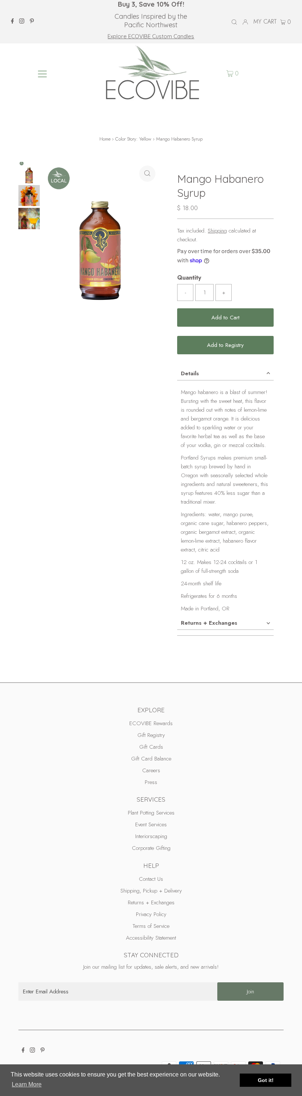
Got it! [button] (266, 1080)
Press (151, 782)
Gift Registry (151, 735)
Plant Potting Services (151, 813)
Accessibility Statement (151, 938)
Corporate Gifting (151, 848)
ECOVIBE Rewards (151, 723)
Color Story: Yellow (133, 138)
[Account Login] (245, 22)
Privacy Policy (151, 914)
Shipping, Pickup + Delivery (151, 891)
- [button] (185, 292)
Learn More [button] (27, 1084)
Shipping (217, 231)
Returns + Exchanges (209, 623)
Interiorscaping (151, 836)
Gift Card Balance (151, 759)
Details (190, 373)
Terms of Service (151, 926)
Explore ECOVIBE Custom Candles (151, 36)
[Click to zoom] (147, 174)
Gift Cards (151, 747)
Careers (151, 770)
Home (104, 138)
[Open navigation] (42, 73)
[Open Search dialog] (234, 22)
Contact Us (151, 879)
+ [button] (223, 292)
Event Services (151, 824)
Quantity (189, 277)
